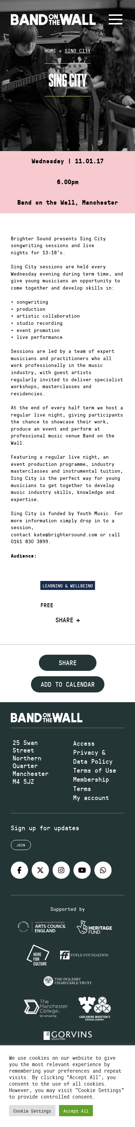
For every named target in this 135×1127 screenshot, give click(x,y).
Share (64, 620)
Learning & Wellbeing (67, 585)
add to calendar (68, 684)
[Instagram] (61, 870)
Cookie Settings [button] (32, 1111)
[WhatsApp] (103, 870)
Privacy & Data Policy (93, 756)
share (68, 662)
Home (50, 50)
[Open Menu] (115, 19)
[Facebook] (19, 870)
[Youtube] (82, 870)
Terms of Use (94, 770)
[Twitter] (40, 870)
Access (84, 743)
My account (91, 797)
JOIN (21, 844)
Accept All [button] (76, 1111)
